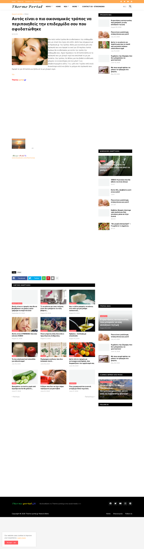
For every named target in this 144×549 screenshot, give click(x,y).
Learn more (21, 538)
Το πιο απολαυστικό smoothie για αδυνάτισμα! (23, 360)
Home (14, 1)
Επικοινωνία (118, 514)
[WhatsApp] (44, 278)
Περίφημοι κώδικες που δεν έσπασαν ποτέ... (51, 360)
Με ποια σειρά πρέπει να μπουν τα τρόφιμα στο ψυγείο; (120, 69)
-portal (19, 80)
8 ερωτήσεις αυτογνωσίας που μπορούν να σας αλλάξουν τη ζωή (121, 22)
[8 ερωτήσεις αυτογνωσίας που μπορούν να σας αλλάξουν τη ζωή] (103, 23)
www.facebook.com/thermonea (23, 158)
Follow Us (128, 514)
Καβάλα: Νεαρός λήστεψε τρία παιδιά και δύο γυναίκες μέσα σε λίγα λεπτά (121, 213)
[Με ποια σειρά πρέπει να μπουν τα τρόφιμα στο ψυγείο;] (103, 70)
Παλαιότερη (89, 397)
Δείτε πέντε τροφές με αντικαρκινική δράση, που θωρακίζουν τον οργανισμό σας (81, 361)
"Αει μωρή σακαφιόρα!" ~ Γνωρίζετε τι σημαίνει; (121, 225)
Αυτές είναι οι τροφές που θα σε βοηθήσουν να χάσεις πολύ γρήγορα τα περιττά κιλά (24, 308)
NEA (65, 6)
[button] (125, 6)
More (74, 6)
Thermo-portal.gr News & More (37, 514)
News (48, 6)
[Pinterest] (48, 278)
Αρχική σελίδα (17, 14)
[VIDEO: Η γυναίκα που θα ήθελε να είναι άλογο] (103, 182)
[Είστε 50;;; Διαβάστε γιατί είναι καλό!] (103, 192)
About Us (20, 1)
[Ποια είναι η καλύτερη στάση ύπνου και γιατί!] (103, 34)
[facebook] (121, 1)
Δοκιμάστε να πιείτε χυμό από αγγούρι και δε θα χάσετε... (24, 387)
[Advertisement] (51, 115)
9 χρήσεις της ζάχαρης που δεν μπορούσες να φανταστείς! (121, 58)
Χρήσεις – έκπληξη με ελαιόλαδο (77, 335)
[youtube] (128, 1)
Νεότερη (16, 397)
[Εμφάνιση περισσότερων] (57, 278)
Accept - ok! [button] (11, 542)
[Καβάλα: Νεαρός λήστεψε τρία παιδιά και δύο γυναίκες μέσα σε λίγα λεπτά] (103, 212)
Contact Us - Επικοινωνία (33, 1)
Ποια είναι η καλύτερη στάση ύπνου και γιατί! (120, 33)
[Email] (53, 278)
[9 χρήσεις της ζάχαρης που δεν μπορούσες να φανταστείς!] (103, 58)
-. (19, 155)
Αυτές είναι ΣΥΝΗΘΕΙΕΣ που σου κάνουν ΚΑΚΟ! (24, 335)
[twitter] (124, 1)
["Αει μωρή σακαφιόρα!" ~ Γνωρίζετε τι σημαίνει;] (103, 226)
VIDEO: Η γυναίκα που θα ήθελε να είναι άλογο (120, 181)
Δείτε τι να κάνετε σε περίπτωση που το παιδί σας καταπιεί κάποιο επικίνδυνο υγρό (120, 45)
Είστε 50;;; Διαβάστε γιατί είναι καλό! (121, 191)
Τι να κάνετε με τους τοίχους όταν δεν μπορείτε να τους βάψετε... (51, 308)
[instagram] (125, 503)
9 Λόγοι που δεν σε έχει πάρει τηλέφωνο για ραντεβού (52, 387)
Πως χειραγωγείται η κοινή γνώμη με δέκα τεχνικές (80, 387)
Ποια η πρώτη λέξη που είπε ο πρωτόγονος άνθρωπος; (52, 335)
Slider (26, 14)
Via (13, 74)
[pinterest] (131, 1)
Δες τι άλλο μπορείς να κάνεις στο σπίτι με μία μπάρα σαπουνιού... (81, 308)
